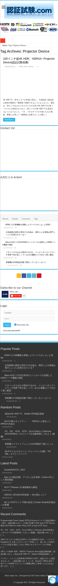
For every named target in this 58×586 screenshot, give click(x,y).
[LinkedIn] (34, 275)
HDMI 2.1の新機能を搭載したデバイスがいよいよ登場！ (28, 225)
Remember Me (22, 325)
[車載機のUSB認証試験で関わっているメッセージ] (3, 262)
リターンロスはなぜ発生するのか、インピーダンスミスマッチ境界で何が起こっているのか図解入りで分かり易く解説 (28, 388)
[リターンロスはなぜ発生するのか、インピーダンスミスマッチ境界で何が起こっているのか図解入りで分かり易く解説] (3, 252)
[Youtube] (39, 275)
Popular (15, 219)
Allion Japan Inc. (11, 576)
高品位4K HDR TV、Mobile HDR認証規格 (24, 413)
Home (4, 45)
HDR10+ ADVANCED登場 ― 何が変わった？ (25, 495)
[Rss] (19, 275)
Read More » (9, 120)
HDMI (21, 66)
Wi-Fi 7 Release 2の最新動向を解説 (20, 487)
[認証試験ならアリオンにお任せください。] (29, 27)
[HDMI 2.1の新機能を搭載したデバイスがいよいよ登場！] (3, 224)
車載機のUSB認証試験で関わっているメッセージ (26, 262)
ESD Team (35, 576)
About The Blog (47, 576)
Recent (5, 219)
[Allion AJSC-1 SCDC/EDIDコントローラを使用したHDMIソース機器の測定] (3, 242)
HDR (25, 66)
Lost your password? (11, 330)
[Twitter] (29, 275)
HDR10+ (31, 66)
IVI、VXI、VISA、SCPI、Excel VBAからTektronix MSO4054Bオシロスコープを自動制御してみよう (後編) (28, 434)
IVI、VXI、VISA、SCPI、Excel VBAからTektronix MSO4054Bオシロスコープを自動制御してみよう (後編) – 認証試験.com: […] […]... (27, 532)
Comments (26, 219)
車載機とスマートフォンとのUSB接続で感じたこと (29, 444)
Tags (36, 219)
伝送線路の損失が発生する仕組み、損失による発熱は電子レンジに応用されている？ (30, 366)
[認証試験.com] (29, 10)
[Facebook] (24, 275)
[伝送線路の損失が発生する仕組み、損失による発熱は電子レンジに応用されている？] (3, 232)
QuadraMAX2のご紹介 (14, 469)
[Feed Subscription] (57, 51)
